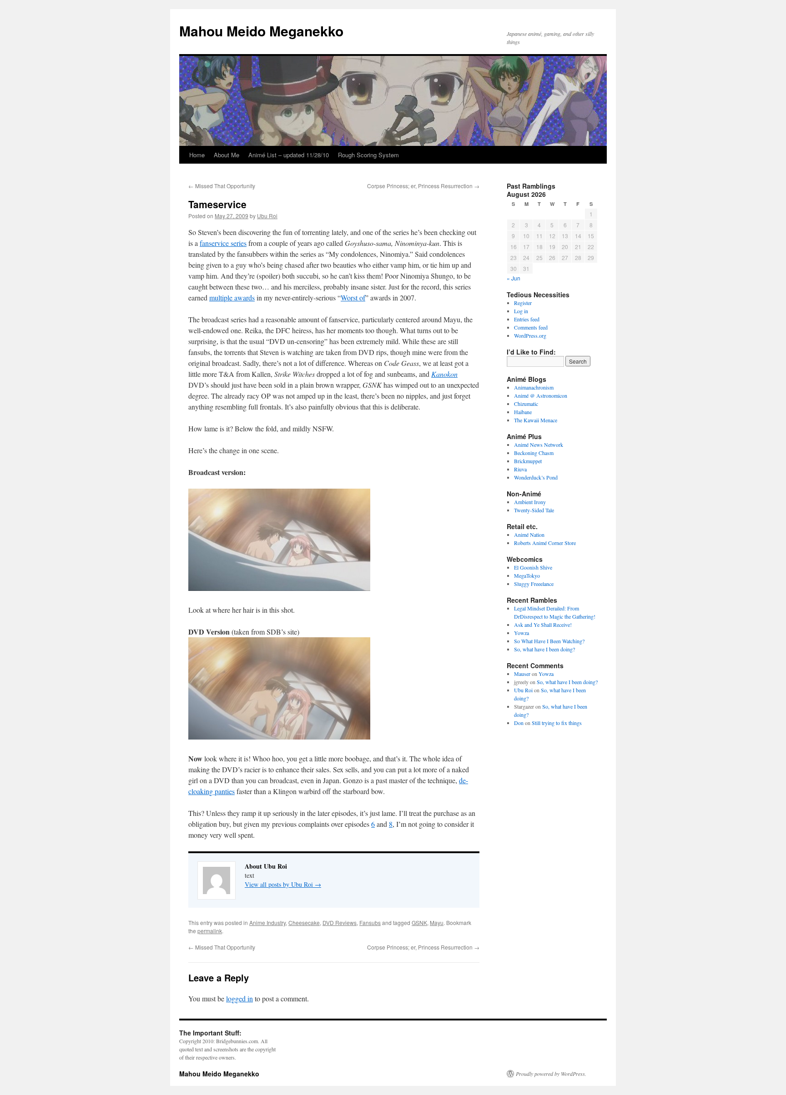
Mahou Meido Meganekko (261, 30)
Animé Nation (529, 534)
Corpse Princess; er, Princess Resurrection (423, 186)
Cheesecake (304, 922)
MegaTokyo (527, 575)
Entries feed (526, 319)
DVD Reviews (339, 922)
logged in (239, 998)
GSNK (419, 922)
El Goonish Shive (533, 567)
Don (519, 722)
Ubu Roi (267, 216)
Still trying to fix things (557, 722)
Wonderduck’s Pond (536, 477)
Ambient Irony (530, 501)
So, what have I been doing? (544, 649)
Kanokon (444, 374)
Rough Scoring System (368, 154)
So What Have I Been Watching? (549, 641)
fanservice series (223, 243)
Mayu (436, 922)
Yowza (521, 632)
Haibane (523, 411)
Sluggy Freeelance (534, 583)
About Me (226, 154)
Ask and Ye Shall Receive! (543, 624)
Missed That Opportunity (221, 186)
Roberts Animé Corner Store (545, 542)
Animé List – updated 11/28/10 (288, 154)
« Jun (513, 278)
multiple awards (232, 297)
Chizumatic (526, 403)
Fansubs (370, 922)
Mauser (522, 673)
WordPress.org (530, 335)
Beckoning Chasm (534, 452)
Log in (521, 311)
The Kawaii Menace (535, 420)
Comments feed (531, 327)
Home (197, 154)
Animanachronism (534, 387)
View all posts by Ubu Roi (283, 884)
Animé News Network (538, 444)
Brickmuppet (528, 461)
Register (523, 302)
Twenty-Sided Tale (534, 510)
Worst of (353, 297)
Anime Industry (267, 922)
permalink (209, 931)
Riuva (520, 469)
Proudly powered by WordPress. (551, 1073)
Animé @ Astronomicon (540, 395)
